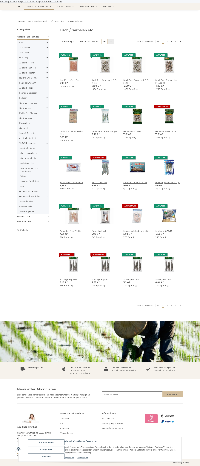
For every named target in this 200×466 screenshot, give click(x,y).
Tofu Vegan (24, 52)
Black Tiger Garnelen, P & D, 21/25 (104, 81)
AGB (62, 423)
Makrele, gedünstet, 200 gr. (167, 182)
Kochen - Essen (24, 216)
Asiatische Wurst (28, 148)
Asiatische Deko (24, 221)
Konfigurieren (46, 449)
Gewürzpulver (25, 118)
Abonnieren (172, 394)
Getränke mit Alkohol (28, 191)
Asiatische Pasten (27, 72)
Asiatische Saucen (27, 67)
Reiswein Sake (25, 206)
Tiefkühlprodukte (27, 143)
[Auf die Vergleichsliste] (83, 56)
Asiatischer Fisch (27, 62)
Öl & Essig (23, 57)
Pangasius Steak (99, 231)
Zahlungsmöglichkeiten (112, 423)
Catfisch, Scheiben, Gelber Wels (71, 132)
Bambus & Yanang (27, 83)
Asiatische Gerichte (28, 138)
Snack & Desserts (27, 133)
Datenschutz (82, 457)
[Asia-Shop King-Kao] (19, 6)
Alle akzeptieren (46, 442)
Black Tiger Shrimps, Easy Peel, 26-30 (167, 81)
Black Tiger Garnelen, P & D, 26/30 (136, 81)
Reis (21, 42)
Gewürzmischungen (28, 103)
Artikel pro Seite (87, 41)
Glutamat (23, 128)
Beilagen (23, 98)
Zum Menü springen (52, 1)
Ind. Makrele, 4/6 (99, 182)
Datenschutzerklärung (65, 394)
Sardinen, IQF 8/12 (163, 231)
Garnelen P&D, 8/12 (132, 131)
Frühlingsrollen (27, 163)
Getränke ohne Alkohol (29, 196)
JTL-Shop (186, 462)
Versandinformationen (112, 428)
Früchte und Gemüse (29, 77)
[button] (104, 41)
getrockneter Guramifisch (71, 182)
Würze (23, 176)
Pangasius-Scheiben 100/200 (136, 231)
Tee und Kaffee (26, 201)
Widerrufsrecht (67, 433)
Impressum (69, 457)
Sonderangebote (26, 211)
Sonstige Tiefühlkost (29, 181)
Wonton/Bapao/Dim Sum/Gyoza (29, 169)
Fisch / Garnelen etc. (29, 153)
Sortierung (67, 41)
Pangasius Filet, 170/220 (70, 231)
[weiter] (180, 41)
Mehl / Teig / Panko (28, 113)
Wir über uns (108, 418)
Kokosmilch (24, 123)
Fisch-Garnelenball (29, 158)
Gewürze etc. (25, 108)
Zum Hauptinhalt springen (12, 1)
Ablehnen (46, 456)
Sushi (21, 186)
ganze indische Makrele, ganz (105, 131)
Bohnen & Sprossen (28, 93)
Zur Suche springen (34, 1)
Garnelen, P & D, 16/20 (165, 131)
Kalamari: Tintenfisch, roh (135, 182)
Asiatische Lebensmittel (28, 36)
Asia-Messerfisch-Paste (70, 80)
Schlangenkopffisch (68, 279)
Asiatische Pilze (26, 88)
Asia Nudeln (24, 47)
